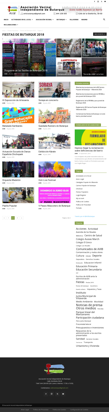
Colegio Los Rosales (83, 246)
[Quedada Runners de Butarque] (54, 115)
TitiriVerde (79, 342)
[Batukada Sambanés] (18, 115)
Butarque (61, 20)
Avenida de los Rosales (86, 232)
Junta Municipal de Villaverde (86, 297)
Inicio (6, 20)
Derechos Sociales (92, 259)
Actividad (93, 229)
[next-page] (22, 218)
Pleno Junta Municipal (83, 321)
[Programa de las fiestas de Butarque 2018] (29, 62)
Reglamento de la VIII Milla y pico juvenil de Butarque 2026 (90, 102)
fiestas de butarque (82, 286)
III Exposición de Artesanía (15, 100)
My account (80, 198)
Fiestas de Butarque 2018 (28, 30)
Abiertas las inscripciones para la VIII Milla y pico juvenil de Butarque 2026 (90, 95)
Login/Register (81, 195)
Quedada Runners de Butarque (53, 126)
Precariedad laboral (83, 324)
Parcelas (100, 309)
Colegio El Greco (84, 242)
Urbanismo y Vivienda (87, 346)
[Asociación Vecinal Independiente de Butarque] (54, 10)
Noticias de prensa (89, 305)
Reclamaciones (10, 25)
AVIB (5, 74)
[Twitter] (101, 1)
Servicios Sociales (92, 339)
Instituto (81, 293)
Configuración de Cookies (79, 410)
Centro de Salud (93, 235)
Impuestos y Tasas (94, 289)
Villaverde (74, 20)
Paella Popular (9, 206)
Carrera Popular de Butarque (86, 185)
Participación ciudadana (90, 317)
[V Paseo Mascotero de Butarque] (54, 195)
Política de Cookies (82, 202)
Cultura (80, 256)
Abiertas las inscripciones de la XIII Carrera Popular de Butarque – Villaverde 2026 (90, 88)
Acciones (81, 229)
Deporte (97, 256)
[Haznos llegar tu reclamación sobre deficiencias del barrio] (91, 137)
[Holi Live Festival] (54, 169)
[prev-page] (4, 218)
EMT (77, 273)
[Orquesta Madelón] (18, 169)
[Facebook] (94, 1)
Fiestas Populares (13, 30)
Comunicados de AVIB (89, 249)
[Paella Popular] (18, 195)
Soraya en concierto (48, 100)
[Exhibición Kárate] (54, 141)
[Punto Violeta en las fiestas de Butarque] (94, 48)
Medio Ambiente (84, 301)
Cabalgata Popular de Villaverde (87, 182)
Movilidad (98, 301)
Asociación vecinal (44, 20)
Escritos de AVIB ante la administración (86, 277)
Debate (88, 256)
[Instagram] (98, 1)
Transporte (88, 342)
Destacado (79, 263)
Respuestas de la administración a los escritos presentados (88, 333)
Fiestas (80, 282)
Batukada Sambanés (12, 126)
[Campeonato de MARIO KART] (68, 67)
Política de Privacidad (83, 205)
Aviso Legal (80, 179)
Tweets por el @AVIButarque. (85, 216)
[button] (104, 20)
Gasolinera (93, 286)
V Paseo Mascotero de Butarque (54, 206)
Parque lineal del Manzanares (85, 313)
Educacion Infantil (92, 262)
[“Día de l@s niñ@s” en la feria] (94, 67)
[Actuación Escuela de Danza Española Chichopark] (18, 141)
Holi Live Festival (47, 180)
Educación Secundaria (89, 269)
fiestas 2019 (90, 282)
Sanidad (80, 339)
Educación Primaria (86, 266)
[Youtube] (105, 1)
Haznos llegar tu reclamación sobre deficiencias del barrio (89, 149)
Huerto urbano (80, 289)
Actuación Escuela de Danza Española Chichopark (16, 153)
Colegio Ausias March (87, 239)
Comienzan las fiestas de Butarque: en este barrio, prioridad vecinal (90, 115)
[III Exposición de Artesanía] (18, 90)
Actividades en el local (21, 20)
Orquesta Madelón (11, 180)
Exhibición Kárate (47, 151)
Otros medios (86, 308)
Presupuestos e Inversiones (90, 327)
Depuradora (80, 259)
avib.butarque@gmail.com (59, 388)
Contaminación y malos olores (89, 252)
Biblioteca (79, 236)
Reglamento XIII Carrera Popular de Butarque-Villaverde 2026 (91, 108)
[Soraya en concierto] (54, 90)
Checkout (79, 189)
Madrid (84, 20)
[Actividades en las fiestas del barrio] (68, 48)
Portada (79, 208)
